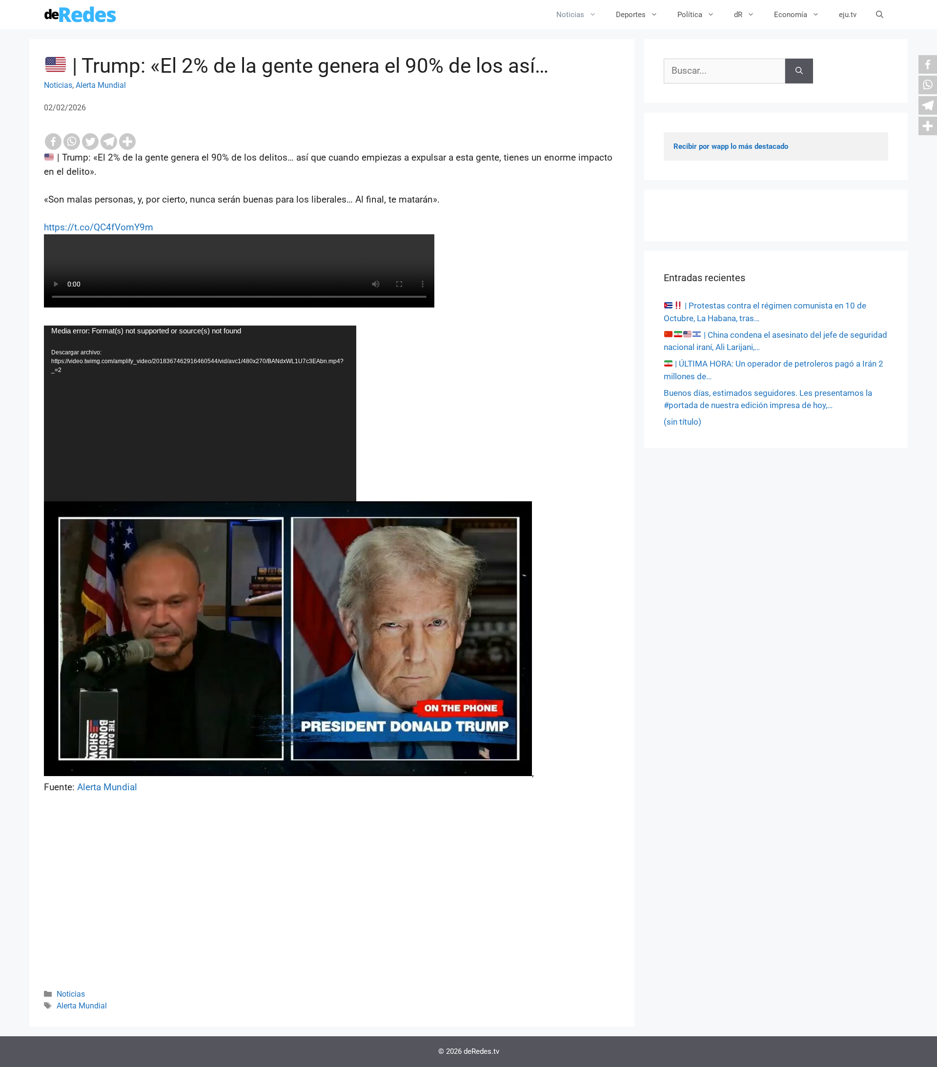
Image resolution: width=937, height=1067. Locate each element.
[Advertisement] (332, 904)
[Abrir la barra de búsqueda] (879, 14)
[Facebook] (53, 141)
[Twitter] (90, 141)
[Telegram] (109, 141)
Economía (790, 14)
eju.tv (847, 14)
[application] (200, 413)
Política (689, 14)
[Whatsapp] (71, 141)
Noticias (570, 14)
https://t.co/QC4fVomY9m (98, 227)
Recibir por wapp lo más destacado (730, 146)
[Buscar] (799, 71)
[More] (127, 141)
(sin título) (682, 422)
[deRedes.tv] (80, 14)
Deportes (631, 14)
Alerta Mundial (101, 85)
